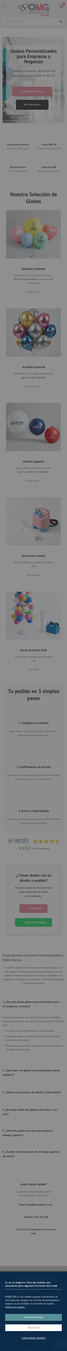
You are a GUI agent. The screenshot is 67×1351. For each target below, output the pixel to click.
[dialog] (33, 675)
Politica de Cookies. (15, 1307)
